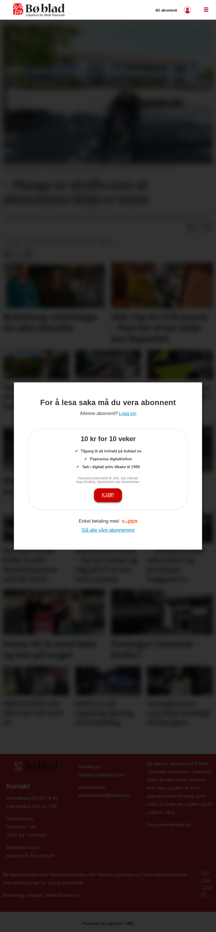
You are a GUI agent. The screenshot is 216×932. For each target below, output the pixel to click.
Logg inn (188, 9)
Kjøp (108, 495)
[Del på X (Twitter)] (199, 227)
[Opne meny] (206, 10)
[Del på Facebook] (190, 227)
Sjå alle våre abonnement (108, 530)
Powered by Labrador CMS (108, 923)
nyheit (13, 242)
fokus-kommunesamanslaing (60, 242)
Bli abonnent (166, 10)
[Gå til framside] (39, 9)
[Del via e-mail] (208, 227)
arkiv (105, 242)
